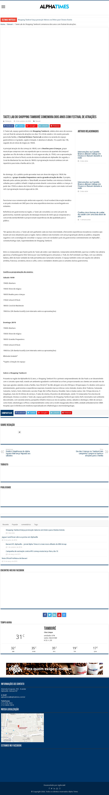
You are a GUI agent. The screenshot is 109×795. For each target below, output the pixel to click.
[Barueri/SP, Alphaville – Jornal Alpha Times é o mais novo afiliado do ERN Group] (3, 544)
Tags (36, 524)
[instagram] (64, 615)
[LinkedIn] (54, 615)
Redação (8, 121)
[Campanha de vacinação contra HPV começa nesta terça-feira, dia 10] (3, 551)
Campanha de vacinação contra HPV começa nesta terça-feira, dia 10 (32, 551)
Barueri (10, 24)
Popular (15, 524)
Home (3, 24)
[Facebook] (45, 615)
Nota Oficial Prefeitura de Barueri (14, 558)
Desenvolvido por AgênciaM (54, 785)
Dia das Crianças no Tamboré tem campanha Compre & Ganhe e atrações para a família (89, 453)
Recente (6, 524)
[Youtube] (59, 615)
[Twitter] (50, 615)
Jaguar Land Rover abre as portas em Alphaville (20, 537)
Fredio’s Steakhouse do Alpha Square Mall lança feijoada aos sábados (18, 453)
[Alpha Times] (54, 6)
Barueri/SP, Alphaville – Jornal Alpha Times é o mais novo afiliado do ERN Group (36, 544)
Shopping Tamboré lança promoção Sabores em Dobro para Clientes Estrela (45, 20)
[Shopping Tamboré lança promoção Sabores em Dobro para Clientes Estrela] (3, 530)
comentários (26, 524)
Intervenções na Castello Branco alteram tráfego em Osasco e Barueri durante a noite (90, 155)
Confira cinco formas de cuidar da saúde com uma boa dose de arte (92, 214)
